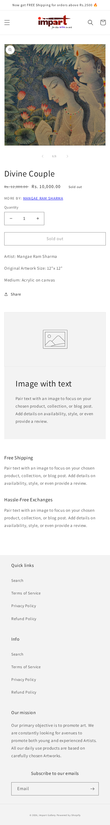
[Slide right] (67, 156)
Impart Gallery (47, 815)
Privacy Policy (23, 605)
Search (17, 580)
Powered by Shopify (69, 815)
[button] (7, 22)
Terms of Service (26, 593)
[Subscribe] (92, 788)
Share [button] (16, 294)
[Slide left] (42, 156)
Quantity (11, 207)
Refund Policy (23, 618)
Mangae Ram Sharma (43, 198)
